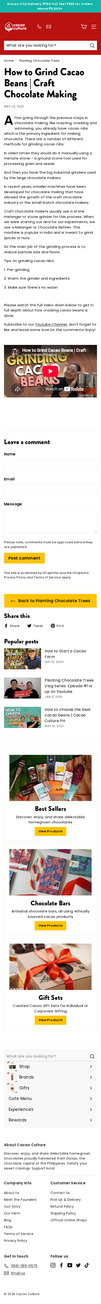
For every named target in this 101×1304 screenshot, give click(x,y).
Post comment (24, 558)
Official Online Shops (68, 1220)
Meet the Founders (20, 1199)
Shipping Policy (63, 1213)
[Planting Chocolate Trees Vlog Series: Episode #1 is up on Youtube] (22, 688)
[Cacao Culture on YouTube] (69, 1265)
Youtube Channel (51, 324)
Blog (7, 1220)
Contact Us (60, 1192)
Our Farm (12, 1213)
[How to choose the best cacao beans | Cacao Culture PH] (22, 717)
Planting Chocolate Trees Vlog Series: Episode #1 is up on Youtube (69, 686)
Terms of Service (47, 577)
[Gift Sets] (50, 967)
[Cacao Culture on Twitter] (78, 1265)
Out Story (12, 1206)
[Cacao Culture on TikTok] (86, 1265)
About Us (11, 1192)
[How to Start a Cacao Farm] (22, 658)
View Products (51, 831)
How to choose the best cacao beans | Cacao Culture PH (68, 715)
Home (9, 61)
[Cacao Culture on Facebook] (61, 1265)
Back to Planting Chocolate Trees (53, 601)
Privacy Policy (15, 577)
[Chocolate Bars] (50, 872)
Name (10, 454)
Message (13, 504)
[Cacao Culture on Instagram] (52, 1265)
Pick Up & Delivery (65, 1199)
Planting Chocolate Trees (39, 61)
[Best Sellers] (50, 778)
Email (9, 479)
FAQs (8, 1227)
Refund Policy (62, 1206)
